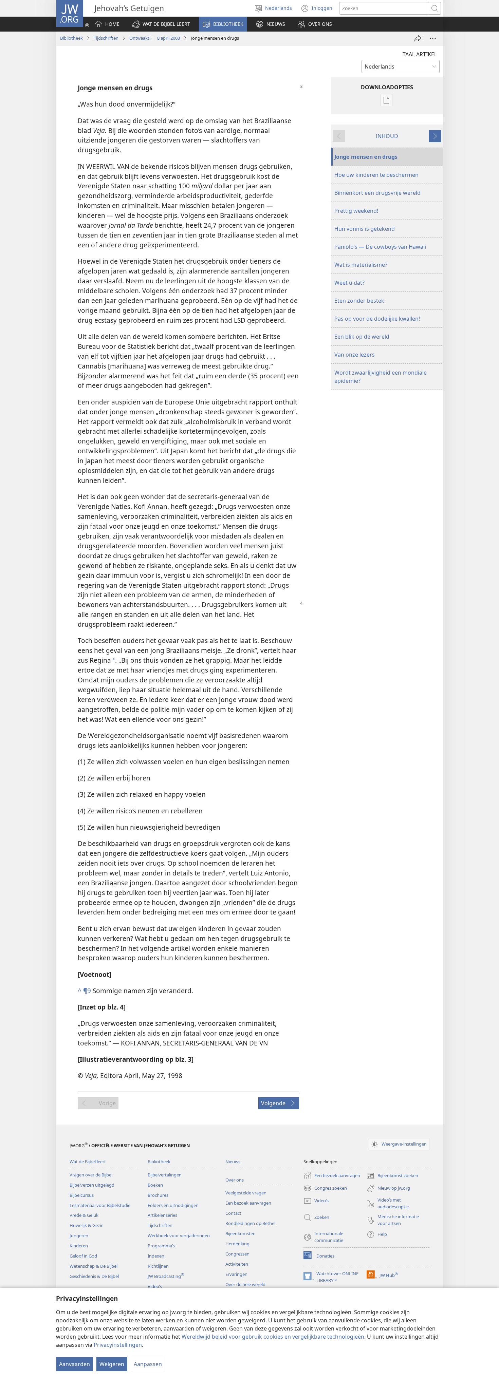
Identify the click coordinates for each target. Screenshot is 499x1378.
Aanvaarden (74, 1364)
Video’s (155, 1286)
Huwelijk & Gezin (87, 1225)
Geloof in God (83, 1256)
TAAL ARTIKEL (420, 54)
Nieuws (232, 1161)
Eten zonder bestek (359, 300)
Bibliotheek (71, 38)
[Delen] (418, 38)
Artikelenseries (162, 1215)
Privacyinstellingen (118, 1344)
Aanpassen (148, 1364)
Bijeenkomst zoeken (392, 1176)
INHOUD (387, 136)
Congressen (237, 1254)
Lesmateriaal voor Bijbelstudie (100, 1205)
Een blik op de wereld (361, 336)
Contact (233, 1213)
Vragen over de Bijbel (91, 1175)
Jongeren (79, 1235)
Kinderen (79, 1246)
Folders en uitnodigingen (173, 1205)
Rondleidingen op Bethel (250, 1223)
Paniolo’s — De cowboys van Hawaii (380, 246)
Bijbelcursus (82, 1195)
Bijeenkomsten (240, 1233)
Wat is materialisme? (360, 264)
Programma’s (161, 1246)
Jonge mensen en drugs (366, 157)
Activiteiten (236, 1264)
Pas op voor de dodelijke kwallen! (377, 318)
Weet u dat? (349, 282)
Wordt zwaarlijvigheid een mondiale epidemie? (380, 376)
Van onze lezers (354, 354)
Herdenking (237, 1244)
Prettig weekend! (356, 210)
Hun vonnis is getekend (364, 228)
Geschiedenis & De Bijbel (94, 1276)
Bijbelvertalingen (165, 1175)
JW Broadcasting (166, 1276)
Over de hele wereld (245, 1284)
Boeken (155, 1185)
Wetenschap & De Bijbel (93, 1266)
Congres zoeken (325, 1188)
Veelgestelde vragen (245, 1193)
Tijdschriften (106, 38)
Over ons (234, 1180)
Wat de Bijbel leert (88, 1161)
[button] (160, 24)
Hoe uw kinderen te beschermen (376, 174)
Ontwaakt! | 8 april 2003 (154, 38)
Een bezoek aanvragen (248, 1203)
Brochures (158, 1195)
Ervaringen (236, 1274)
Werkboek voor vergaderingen (179, 1235)
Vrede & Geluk (84, 1215)
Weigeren (111, 1364)
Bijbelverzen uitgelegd (92, 1185)
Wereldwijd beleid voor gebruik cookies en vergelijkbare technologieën (273, 1336)
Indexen (156, 1256)
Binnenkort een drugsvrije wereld (377, 192)
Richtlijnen (158, 1266)
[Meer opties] (433, 38)
